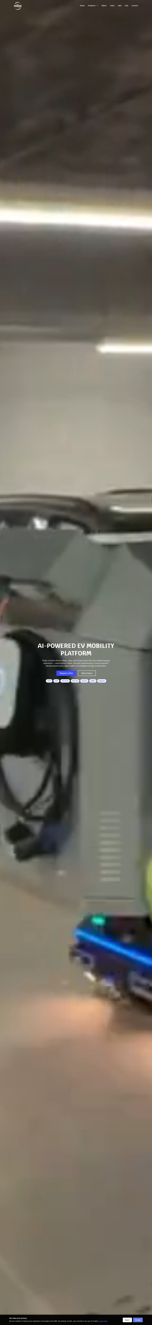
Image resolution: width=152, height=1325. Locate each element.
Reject (127, 1320)
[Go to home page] (18, 5)
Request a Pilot (66, 673)
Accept (138, 1320)
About (104, 6)
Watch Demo (86, 673)
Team (112, 6)
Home (82, 6)
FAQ (126, 6)
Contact (134, 6)
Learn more (103, 1321)
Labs (120, 6)
